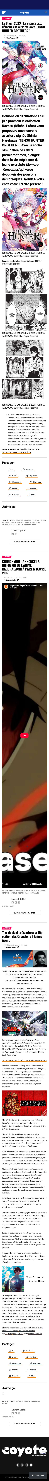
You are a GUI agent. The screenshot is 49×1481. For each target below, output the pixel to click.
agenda (20, 520)
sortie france (8, 524)
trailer (36, 893)
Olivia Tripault (10, 38)
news (43, 520)
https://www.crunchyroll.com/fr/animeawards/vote (24, 1060)
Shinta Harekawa (33, 522)
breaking (6, 893)
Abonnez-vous (38, 1475)
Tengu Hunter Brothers (26, 524)
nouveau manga (9, 522)
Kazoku (28, 520)
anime (27, 891)
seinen (21, 522)
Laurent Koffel (11, 580)
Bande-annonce (38, 891)
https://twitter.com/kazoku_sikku (16, 452)
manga (36, 520)
